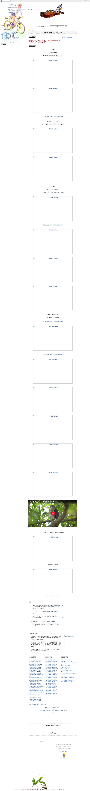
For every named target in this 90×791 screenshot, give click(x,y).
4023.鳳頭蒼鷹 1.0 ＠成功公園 (51, 684)
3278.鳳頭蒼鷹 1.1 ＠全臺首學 (51, 671)
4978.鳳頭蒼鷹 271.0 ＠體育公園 (35, 687)
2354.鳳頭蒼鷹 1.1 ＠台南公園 (51, 661)
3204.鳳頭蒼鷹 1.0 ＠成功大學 (51, 670)
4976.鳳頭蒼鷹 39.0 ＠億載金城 (35, 684)
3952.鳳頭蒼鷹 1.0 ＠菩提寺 (50, 683)
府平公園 (34, 704)
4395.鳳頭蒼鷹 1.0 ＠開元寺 (50, 690)
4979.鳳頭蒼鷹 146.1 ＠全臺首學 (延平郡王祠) (10, 38)
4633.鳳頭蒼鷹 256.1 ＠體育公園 (67, 681)
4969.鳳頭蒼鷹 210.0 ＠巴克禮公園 (35, 680)
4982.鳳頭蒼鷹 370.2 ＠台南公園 (7, 35)
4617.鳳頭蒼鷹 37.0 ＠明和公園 (35, 668)
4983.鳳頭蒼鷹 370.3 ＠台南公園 (35, 689)
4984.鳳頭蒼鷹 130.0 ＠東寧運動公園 (36, 690)
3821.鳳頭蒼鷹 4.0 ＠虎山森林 (34, 662)
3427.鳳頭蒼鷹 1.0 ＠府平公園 (51, 677)
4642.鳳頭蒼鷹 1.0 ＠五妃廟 (50, 694)
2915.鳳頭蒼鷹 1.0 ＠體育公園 (51, 665)
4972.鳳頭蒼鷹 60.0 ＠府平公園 (35, 700)
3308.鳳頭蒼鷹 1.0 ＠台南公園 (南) (52, 673)
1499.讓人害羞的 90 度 (66, 665)
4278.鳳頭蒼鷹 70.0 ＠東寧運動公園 (68, 680)
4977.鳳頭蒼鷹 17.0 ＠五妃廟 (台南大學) (36, 686)
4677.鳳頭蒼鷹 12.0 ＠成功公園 (35, 673)
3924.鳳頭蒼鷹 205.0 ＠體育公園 (67, 678)
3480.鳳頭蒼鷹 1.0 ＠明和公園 (51, 678)
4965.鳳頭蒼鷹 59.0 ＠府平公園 (35, 699)
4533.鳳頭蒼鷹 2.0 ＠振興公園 (34, 665)
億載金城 (52, 52)
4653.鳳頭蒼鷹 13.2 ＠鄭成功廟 (35, 671)
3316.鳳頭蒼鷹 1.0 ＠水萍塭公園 (51, 674)
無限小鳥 (39, 704)
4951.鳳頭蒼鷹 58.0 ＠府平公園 (35, 697)
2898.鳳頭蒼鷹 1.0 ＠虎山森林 (51, 664)
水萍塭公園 (52, 189)
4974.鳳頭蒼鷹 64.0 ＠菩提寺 (34, 681)
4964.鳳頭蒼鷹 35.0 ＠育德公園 (35, 678)
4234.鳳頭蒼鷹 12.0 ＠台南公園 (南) (35, 664)
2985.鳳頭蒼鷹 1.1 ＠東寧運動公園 (52, 668)
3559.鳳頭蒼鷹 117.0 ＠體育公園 (67, 677)
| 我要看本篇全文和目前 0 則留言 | (46, 710)
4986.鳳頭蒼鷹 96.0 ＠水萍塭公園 (35, 694)
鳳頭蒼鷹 (43, 704)
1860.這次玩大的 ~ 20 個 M (66, 667)
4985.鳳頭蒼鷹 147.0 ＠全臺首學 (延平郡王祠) (10, 32)
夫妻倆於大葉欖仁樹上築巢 (49, 621)
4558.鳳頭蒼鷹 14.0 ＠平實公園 (35, 667)
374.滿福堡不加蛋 (65, 660)
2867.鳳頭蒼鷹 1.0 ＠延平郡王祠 (51, 662)
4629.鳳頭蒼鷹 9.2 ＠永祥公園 (34, 670)
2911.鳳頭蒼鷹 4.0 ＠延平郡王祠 (35, 660)
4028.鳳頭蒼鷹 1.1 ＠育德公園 (51, 686)
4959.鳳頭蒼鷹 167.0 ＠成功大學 (35, 677)
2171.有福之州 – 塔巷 (65, 668)
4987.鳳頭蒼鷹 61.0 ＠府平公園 (53, 32)
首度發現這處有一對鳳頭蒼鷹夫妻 (51, 606)
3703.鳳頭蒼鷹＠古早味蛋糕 (50, 681)
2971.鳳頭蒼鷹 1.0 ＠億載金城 (51, 667)
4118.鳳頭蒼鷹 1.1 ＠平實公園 (51, 687)
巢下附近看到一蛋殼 (44, 624)
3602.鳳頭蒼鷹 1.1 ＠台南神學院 (51, 680)
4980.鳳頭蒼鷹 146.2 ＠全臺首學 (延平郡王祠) (10, 37)
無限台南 (12, 5)
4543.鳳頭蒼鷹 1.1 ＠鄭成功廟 (51, 693)
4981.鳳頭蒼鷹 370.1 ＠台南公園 (7, 36)
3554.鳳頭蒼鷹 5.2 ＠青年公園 (34, 661)
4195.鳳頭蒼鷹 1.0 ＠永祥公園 (51, 689)
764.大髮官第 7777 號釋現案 (67, 661)
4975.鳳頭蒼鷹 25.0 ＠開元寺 (34, 683)
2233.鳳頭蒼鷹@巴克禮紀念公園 (51, 660)
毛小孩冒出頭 (40, 616)
